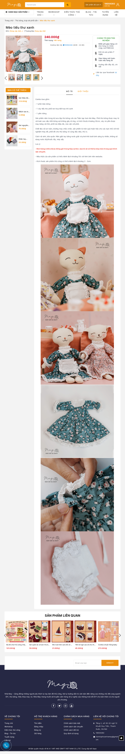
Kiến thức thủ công (72, 13)
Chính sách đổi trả (71, 730)
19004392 (68, 45)
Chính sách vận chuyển (73, 727)
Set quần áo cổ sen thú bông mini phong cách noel (48, 645)
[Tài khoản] (117, 4)
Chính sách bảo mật (72, 723)
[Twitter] (59, 706)
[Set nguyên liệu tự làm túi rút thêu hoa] (11, 127)
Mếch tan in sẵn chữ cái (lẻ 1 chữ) (23, 112)
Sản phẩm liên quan (62, 615)
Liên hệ (116, 13)
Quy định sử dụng (71, 733)
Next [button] (42, 78)
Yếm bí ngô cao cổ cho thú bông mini (89, 645)
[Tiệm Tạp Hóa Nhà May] (14, 4)
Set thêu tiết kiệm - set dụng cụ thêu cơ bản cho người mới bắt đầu (24, 98)
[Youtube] (71, 706)
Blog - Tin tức (91, 13)
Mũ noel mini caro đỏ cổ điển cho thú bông (68, 645)
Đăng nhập (38, 727)
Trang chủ (40, 13)
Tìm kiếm (38, 723)
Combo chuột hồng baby (107, 645)
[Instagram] (65, 706)
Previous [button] (6, 78)
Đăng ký (110, 663)
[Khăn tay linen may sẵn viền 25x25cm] (11, 140)
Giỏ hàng (38, 733)
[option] (24, 54)
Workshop (54, 12)
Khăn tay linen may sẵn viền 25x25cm (23, 139)
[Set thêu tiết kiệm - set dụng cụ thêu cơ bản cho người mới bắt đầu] (11, 99)
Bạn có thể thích (17, 90)
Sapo (95, 749)
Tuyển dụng (105, 13)
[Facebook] (53, 706)
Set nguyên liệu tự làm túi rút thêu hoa (24, 125)
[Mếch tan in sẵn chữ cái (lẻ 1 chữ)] (11, 113)
